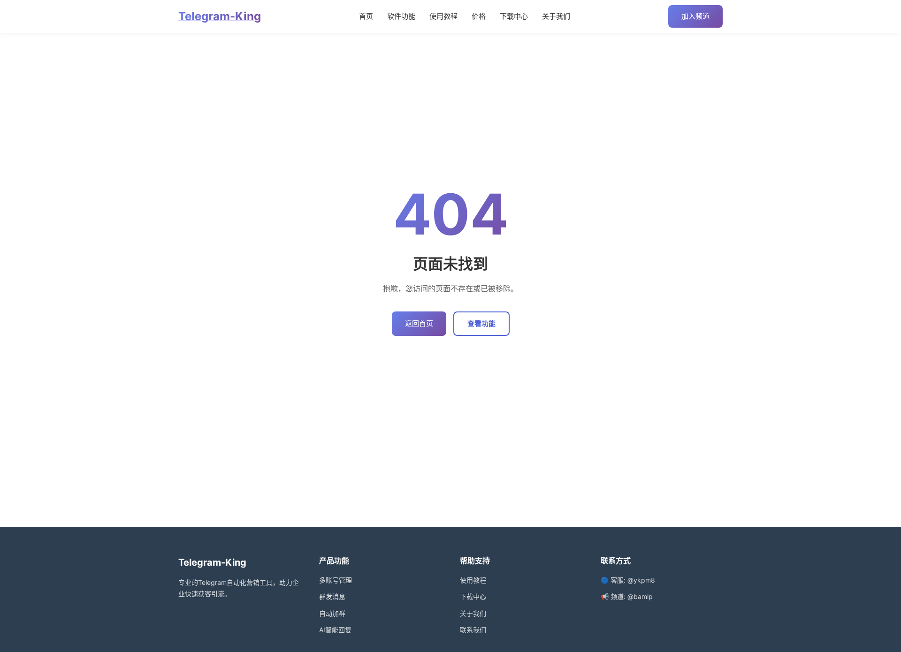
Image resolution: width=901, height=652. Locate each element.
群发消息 (332, 596)
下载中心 (514, 16)
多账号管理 (335, 580)
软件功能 (401, 16)
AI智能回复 (335, 630)
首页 (366, 16)
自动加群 (332, 613)
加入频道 (695, 16)
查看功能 (481, 323)
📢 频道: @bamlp (627, 596)
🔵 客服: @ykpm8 (628, 580)
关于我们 (556, 16)
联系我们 (473, 630)
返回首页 (419, 323)
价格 (479, 16)
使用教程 (443, 16)
